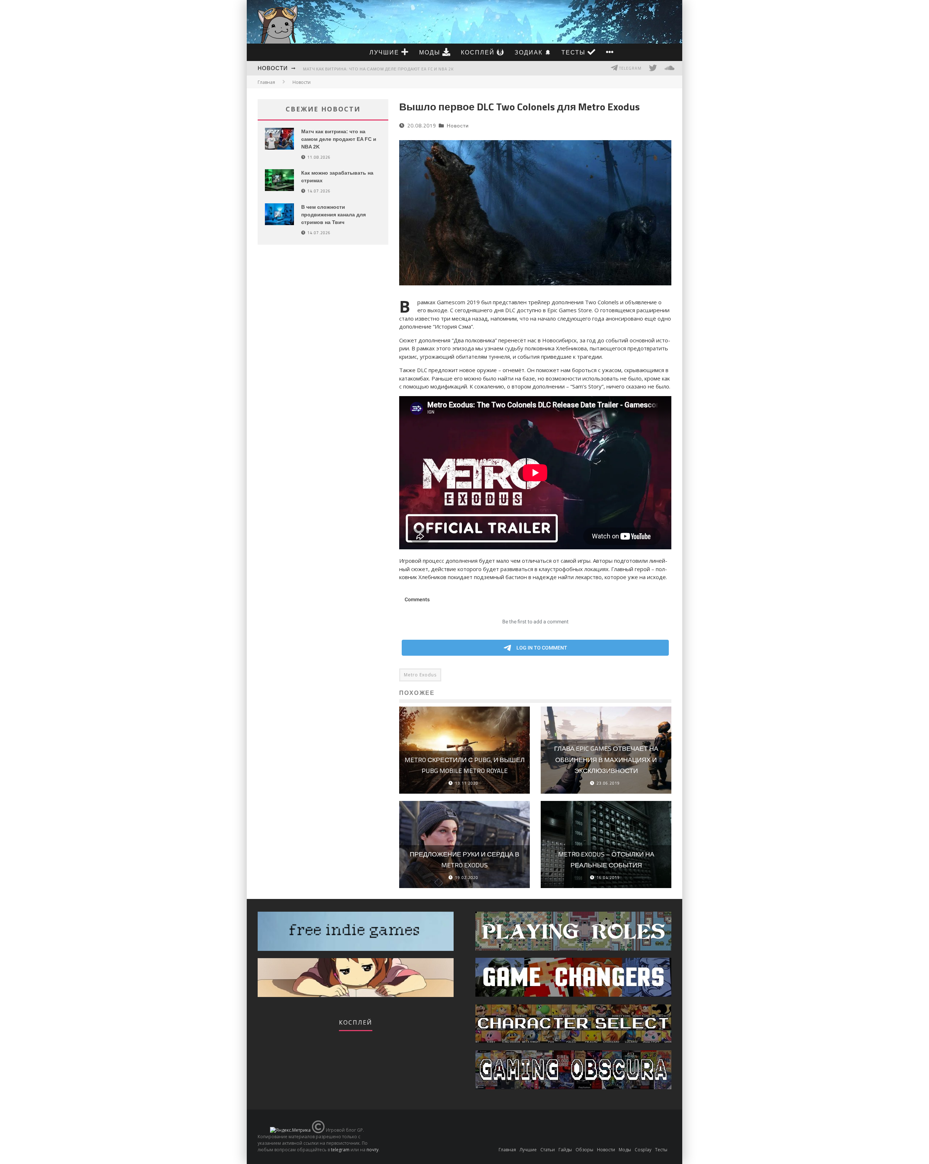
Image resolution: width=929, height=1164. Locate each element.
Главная (266, 82)
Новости (273, 68)
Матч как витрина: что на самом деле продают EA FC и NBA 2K (378, 69)
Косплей (479, 52)
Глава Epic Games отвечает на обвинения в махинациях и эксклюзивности (606, 760)
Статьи (547, 1150)
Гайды (565, 1150)
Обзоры (584, 1150)
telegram (340, 1150)
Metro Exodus (420, 675)
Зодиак (530, 52)
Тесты (574, 52)
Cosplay (643, 1150)
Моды (430, 52)
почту (372, 1150)
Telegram (630, 68)
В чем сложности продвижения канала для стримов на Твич (333, 214)
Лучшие (385, 52)
